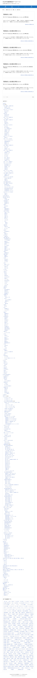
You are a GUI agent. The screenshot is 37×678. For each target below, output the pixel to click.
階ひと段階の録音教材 (8, 445)
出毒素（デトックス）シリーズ (9, 416)
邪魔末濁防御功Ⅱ (7, 141)
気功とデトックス (24, 636)
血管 (5, 349)
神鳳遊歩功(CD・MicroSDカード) (10, 489)
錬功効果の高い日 (12, 664)
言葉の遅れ (6, 392)
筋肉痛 (6, 226)
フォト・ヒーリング (18, 609)
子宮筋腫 (6, 330)
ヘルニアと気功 (28, 609)
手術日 (17, 628)
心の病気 (4, 394)
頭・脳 (5, 269)
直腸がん (6, 217)
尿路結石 (5, 626)
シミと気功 (25, 606)
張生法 (5, 113)
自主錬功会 (31, 658)
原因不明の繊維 (24, 617)
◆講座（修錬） (6, 588)
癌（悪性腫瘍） (6, 582)
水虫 (5, 274)
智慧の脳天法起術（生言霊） (9, 555)
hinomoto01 (11, 33)
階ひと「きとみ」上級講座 (8, 161)
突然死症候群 (6, 209)
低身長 (13, 612)
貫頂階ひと (6, 142)
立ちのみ (6, 126)
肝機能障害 (6, 313)
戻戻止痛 (7, 493)
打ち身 (5, 373)
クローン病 (16, 606)
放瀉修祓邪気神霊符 (8, 527)
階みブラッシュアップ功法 (8, 176)
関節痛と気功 (31, 664)
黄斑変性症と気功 (20, 669)
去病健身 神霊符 (7, 525)
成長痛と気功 (5, 628)
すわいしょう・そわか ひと (9, 470)
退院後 (15, 663)
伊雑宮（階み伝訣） (8, 497)
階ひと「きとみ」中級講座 (8, 117)
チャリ (22, 607)
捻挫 (5, 370)
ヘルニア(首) (6, 309)
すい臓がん (6, 199)
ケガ (4, 360)
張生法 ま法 (7, 483)
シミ (5, 578)
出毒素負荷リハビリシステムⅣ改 (10, 418)
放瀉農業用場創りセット (9, 515)
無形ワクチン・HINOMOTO (8, 584)
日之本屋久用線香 (7, 534)
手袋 (5, 439)
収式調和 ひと (7, 446)
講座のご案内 (5, 663)
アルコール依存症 (7, 380)
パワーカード (5, 609)
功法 (3, 104)
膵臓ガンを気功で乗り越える (21, 658)
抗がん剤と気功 (22, 628)
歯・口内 (15, 9)
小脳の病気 (19, 625)
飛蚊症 (5, 337)
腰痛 (32, 656)
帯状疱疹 (6, 275)
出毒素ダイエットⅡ (8, 422)
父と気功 (5, 650)
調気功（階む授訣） (9, 494)
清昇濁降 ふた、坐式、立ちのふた (10, 473)
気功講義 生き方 (6, 645)
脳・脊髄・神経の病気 (6, 374)
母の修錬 (32, 634)
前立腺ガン (5, 615)
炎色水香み (6, 133)
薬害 (5, 204)
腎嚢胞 (5, 255)
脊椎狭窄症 (6, 252)
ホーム (4, 9)
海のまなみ (6, 427)
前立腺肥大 (6, 202)
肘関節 (5, 246)
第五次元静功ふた (7, 165)
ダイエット (6, 579)
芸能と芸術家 (5, 574)
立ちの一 (6, 146)
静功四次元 (7, 463)
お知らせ (13, 601)
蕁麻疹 (5, 278)
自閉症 (6, 388)
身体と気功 (10, 663)
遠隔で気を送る (20, 663)
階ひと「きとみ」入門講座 (8, 150)
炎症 (5, 232)
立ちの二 (6, 118)
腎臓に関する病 (28, 656)
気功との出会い (6, 636)
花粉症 (6, 266)
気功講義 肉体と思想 (16, 647)
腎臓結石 (6, 256)
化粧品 (32, 615)
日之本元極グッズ (10, 631)
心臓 (5, 207)
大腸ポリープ (6, 212)
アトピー (6, 279)
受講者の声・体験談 (6, 618)
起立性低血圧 (6, 231)
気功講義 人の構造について (8, 639)
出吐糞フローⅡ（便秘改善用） (10, 421)
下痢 (6, 223)
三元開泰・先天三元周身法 (8, 408)
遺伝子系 (6, 355)
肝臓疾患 (20, 655)
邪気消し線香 (6, 508)
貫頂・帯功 (26, 66)
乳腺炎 (5, 322)
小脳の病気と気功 (24, 625)
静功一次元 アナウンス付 (9, 455)
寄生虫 (5, 214)
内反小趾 (6, 259)
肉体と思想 (16, 655)
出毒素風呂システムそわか (9, 417)
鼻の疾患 (29, 669)
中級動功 (7, 468)
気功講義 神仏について (7, 647)
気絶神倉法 (6, 546)
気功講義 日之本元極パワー (19, 644)
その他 (4, 572)
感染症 (5, 331)
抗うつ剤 (6, 384)
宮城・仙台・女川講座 (25, 623)
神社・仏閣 (5, 653)
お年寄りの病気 (6, 195)
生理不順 (6, 317)
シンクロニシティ (30, 606)
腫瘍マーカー (6, 264)
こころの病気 (6, 375)
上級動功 (7, 469)
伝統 (10, 612)
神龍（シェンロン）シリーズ (8, 432)
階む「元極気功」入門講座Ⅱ (8, 119)
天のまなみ (6, 426)
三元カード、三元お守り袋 (8, 440)
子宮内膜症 (6, 326)
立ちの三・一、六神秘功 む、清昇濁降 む (11, 492)
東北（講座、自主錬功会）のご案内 (9, 634)
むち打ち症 (6, 369)
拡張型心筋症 (6, 208)
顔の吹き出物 (6, 280)
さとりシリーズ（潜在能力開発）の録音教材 (11, 484)
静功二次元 (7, 460)
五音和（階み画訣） (8, 498)
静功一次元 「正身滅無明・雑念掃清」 (11, 459)
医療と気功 (18, 617)
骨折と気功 (5, 669)
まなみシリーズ (7, 425)
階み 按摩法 (6, 127)
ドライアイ (6, 336)
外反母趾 (6, 260)
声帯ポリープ (7, 297)
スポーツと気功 (9, 607)
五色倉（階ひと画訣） (8, 451)
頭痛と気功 (31, 666)
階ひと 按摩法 (7, 157)
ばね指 (6, 345)
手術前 (10, 628)
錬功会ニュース (6, 664)
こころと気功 (27, 601)
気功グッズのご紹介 (6, 637)
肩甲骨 (5, 560)
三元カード (6, 441)
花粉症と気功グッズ (6, 661)
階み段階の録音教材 (8, 496)
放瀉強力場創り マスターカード (10, 516)
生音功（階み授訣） (8, 501)
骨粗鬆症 (6, 290)
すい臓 (5, 198)
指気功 (32, 628)
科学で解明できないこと (25, 653)
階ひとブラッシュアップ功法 (8, 109)
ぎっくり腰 (6, 245)
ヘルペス (6, 284)
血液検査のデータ (30, 661)
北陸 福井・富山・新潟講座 (8, 617)
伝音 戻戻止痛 (7, 185)
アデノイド (12, 604)
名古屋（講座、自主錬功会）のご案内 (25, 618)
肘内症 (5, 361)
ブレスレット (6, 531)
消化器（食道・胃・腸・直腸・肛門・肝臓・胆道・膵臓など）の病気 (13, 558)
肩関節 (5, 247)
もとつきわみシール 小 (8, 398)
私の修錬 (19, 653)
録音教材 (22, 664)
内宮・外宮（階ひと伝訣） (9, 449)
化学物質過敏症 (26, 615)
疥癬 (5, 285)
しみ (5, 283)
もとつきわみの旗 (7, 431)
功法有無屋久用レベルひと (8, 190)
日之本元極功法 (16, 631)
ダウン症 (6, 356)
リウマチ (5, 270)
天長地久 (6, 123)
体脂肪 (5, 577)
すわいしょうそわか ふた (8, 171)
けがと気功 (21, 601)
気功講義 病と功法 (13, 645)
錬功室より (17, 664)
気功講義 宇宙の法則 (17, 642)
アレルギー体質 (6, 606)
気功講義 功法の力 (6, 642)
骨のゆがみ (6, 292)
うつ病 (5, 383)
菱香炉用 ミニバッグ (8, 511)
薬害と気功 (20, 661)
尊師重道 (14, 625)
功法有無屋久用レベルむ (8, 189)
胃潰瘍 (5, 213)
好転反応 (6, 573)
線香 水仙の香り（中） (9, 536)
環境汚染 (12, 650)
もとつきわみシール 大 (8, 399)
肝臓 (5, 312)
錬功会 (32, 663)
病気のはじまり (21, 650)
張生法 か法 (7, 482)
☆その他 (5, 539)
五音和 (6, 180)
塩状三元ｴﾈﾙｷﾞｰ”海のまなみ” (28, 620)
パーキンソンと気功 (11, 609)
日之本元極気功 (22, 631)
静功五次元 (7, 464)
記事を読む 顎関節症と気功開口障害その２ (27, 57)
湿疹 (5, 273)
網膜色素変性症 (7, 342)
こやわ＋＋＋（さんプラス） (10, 407)
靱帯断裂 (5, 368)
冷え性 (6, 321)
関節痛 (5, 241)
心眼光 (5, 194)
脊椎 (5, 251)
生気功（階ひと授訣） (9, 456)
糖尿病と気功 (5, 655)
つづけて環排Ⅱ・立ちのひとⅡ (9, 450)
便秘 (6, 222)
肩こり (5, 228)
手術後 (13, 628)
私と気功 (14, 653)
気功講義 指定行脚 (27, 642)
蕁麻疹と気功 (13, 661)
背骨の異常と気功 (6, 656)
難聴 (6, 303)
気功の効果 (30, 636)
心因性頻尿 (21, 626)
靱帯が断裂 (27, 666)
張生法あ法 (6, 114)
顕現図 (5, 430)
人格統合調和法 (6, 612)
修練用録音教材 (6, 444)
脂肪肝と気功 (12, 656)
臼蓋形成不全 (6, 242)
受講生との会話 (30, 617)
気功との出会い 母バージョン (14, 636)
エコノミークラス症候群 (8, 351)
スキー (5, 563)
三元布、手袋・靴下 (7, 436)
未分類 (4, 103)
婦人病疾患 (6, 316)
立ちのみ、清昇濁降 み (9, 502)
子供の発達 (18, 623)
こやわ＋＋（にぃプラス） (10, 406)
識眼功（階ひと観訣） (9, 454)
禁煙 (5, 379)
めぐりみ (6, 155)
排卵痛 (5, 318)
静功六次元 (7, 465)
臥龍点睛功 (6, 184)
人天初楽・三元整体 (7, 413)
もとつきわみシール (7, 397)
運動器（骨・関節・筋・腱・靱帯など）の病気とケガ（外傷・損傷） (13, 569)
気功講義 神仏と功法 (30, 645)
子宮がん (6, 323)
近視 (5, 340)
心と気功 (16, 626)
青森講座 (20, 666)
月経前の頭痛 (6, 327)
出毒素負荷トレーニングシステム (10, 420)
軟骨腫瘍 (6, 293)
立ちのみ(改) (6, 132)
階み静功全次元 (8, 503)
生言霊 (5, 553)
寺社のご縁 (10, 625)
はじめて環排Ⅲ (7, 108)
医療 (14, 617)
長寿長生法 (6, 549)
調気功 (5, 137)
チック (5, 311)
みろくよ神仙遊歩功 (7, 128)
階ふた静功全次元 (8, 475)
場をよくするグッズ (7, 507)
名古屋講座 (14, 618)
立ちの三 (6, 147)
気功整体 (12, 637)
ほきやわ (26, 50)
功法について (20, 615)
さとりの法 (31, 601)
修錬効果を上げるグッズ (29, 612)
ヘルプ (32, 609)
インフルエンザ (7, 332)
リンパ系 (5, 359)
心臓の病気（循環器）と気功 (29, 626)
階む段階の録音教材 (8, 488)
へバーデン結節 (7, 240)
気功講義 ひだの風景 (30, 637)
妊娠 (5, 304)
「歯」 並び (5, 601)
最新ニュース (28, 631)
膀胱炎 (12, 658)
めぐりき (6, 156)
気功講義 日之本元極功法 (28, 644)
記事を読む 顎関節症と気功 (29, 24)
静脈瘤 (5, 350)
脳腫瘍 (24, 656)
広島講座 (9, 626)
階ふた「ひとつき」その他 (21, 33)
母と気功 (22, 634)
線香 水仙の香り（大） (9, 535)
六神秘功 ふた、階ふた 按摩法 (10, 477)
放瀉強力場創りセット (8, 517)
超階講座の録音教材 (7, 479)
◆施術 (4, 583)
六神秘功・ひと (7, 160)
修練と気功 (23, 612)
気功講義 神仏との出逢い (21, 645)
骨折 (5, 365)
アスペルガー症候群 (6, 604)
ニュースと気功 (31, 607)
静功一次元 (7, 458)
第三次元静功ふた (7, 164)
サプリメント (21, 606)
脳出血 (16, 656)
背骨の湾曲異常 (7, 289)
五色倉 (5, 112)
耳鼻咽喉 (6, 294)
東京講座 (32, 631)
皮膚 (5, 271)
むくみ (6, 261)
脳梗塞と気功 (20, 656)
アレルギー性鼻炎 (8, 299)
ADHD (5, 389)
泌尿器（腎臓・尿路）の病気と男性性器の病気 (10, 565)
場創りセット (6, 593)
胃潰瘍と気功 (31, 655)
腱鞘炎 (6, 233)
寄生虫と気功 (31, 623)
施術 (4, 541)
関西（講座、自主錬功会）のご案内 (9, 666)
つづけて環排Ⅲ (7, 151)
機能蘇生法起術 (7, 411)
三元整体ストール (7, 435)
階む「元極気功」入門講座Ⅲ (8, 145)
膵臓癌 (28, 658)
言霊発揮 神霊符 (7, 526)
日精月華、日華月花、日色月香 (10, 474)
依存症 (5, 378)
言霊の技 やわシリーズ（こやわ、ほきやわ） (12, 402)
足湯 (5, 550)
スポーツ (5, 559)
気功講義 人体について (18, 639)
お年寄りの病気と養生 (6, 568)
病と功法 (16, 650)
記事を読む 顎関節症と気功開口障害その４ (27, 91)
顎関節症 (15, 33)
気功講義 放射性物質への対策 (8, 644)
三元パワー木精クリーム (8, 506)
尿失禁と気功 (31, 625)
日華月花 (6, 169)
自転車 (5, 564)
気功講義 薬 (30, 647)
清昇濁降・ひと (7, 152)
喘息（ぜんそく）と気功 (7, 620)
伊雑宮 (5, 179)
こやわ (7, 403)
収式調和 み (6, 131)
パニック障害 (6, 393)
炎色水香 (6, 122)
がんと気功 (17, 601)
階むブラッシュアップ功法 (8, 136)
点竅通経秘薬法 (30, 66)
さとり (5, 540)
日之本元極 (5, 631)
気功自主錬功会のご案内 (18, 637)
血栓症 (25, 661)
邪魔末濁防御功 (26, 663)
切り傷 (5, 364)
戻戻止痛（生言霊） (7, 554)
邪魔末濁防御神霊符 (7, 522)
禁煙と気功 (10, 653)
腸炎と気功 (8, 658)
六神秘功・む (6, 174)
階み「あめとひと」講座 (8, 124)
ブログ (23, 609)
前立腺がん (6, 203)
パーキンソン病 (7, 227)
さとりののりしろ (8, 487)
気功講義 (24, 637)
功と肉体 (15, 615)
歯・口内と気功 (17, 634)
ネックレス (6, 530)
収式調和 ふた (7, 478)
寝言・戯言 (5, 625)
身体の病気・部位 (9, 9)
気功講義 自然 (24, 647)
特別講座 (8, 650)
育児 (27, 655)
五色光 (5, 193)
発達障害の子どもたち (30, 650)
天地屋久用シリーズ (7, 592)
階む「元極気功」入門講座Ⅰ (8, 105)
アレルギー (6, 265)
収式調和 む (7, 107)
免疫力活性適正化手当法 (8, 188)
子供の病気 (5, 587)
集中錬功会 (16, 666)
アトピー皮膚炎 (23, 604)
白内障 (5, 335)
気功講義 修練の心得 (28, 639)
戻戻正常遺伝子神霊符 (8, 521)
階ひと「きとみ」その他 (8, 138)
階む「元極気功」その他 (8, 183)
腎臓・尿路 (6, 254)
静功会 (24, 666)
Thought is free (23, 675)
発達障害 (6, 387)
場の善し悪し (14, 620)
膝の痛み (6, 250)
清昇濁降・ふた (7, 166)
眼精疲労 (6, 341)
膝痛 (15, 658)
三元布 (5, 437)
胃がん (5, 218)
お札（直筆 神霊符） (8, 520)
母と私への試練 (27, 634)
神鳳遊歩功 (6, 175)
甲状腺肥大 (6, 308)
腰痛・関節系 (6, 237)
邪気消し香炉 (7, 512)
